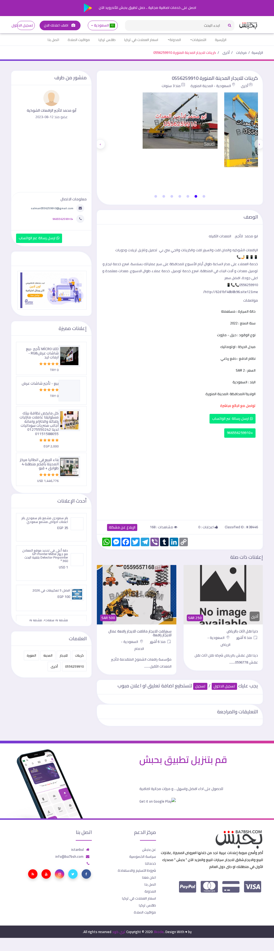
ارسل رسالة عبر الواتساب (231, 418)
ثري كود (118, 931)
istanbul (77, 849)
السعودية (101, 25)
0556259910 (74, 666)
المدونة (175, 39)
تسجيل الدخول (25, 25)
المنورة (31, 655)
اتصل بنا (53, 39)
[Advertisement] (180, 477)
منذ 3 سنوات (171, 86)
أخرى (226, 52)
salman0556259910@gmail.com (52, 208)
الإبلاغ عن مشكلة (122, 527)
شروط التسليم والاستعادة (137, 870)
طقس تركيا (107, 39)
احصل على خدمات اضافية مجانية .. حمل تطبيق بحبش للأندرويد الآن (147, 7)
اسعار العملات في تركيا (141, 39)
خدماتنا (150, 863)
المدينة (47, 655)
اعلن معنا (149, 877)
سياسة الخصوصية (142, 856)
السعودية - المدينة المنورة (211, 86)
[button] (204, 196)
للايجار (64, 655)
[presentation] (259, 144)
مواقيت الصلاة (79, 39)
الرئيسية (220, 39)
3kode (158, 931)
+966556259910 (240, 432)
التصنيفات (199, 39)
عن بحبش (149, 849)
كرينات (79, 655)
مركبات (241, 52)
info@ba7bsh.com (69, 856)
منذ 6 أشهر (244, 637)
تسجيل (200, 686)
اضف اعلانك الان (56, 25)
